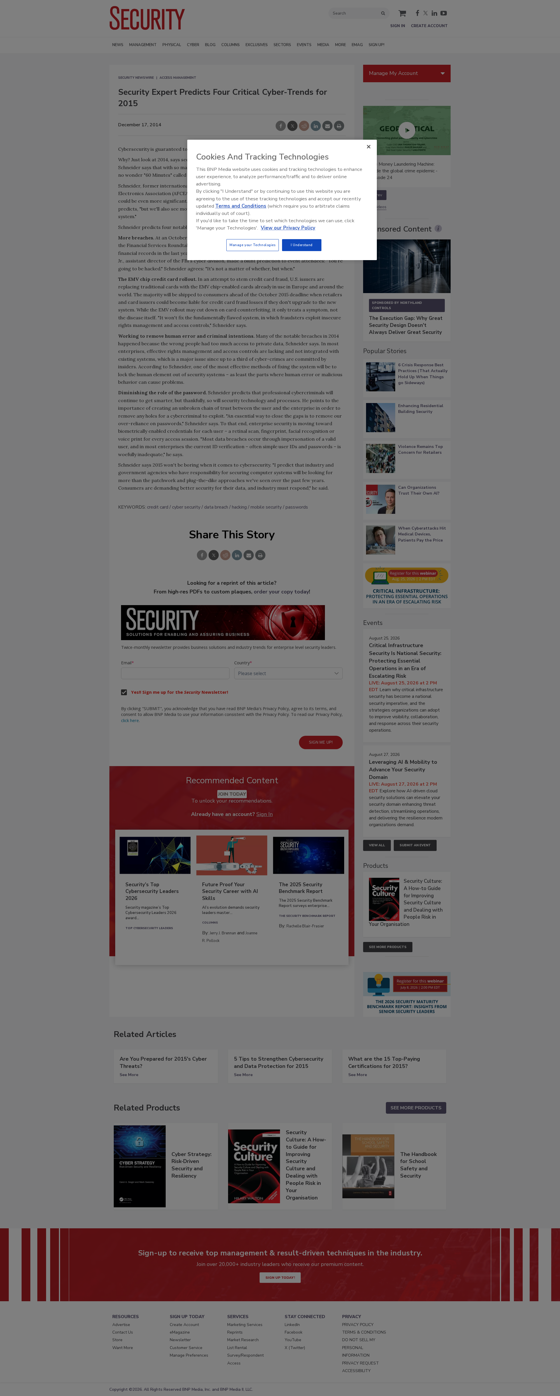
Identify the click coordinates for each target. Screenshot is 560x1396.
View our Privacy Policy (288, 228)
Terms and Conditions (240, 206)
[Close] (368, 146)
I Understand (302, 245)
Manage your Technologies (253, 245)
